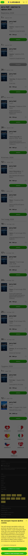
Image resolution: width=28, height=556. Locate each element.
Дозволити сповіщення (9, 545)
